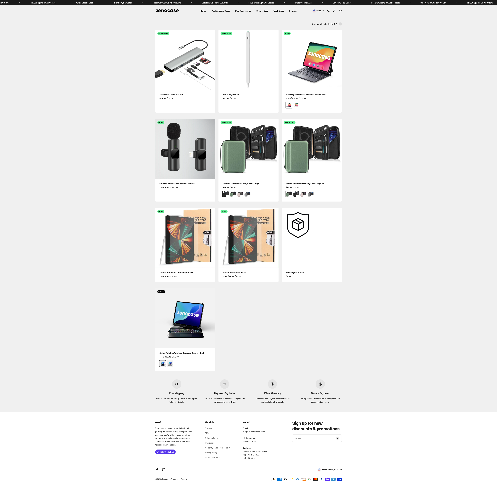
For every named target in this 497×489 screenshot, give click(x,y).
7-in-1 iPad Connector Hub (171, 94)
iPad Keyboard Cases (220, 10)
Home (203, 10)
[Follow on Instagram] (163, 469)
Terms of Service (212, 457)
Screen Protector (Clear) (234, 272)
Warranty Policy (282, 398)
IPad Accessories (243, 10)
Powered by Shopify (179, 479)
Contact (293, 10)
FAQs (207, 433)
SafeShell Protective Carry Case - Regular (305, 183)
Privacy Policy (211, 452)
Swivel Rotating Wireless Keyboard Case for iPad (181, 353)
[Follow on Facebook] (157, 469)
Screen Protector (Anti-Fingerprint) (176, 272)
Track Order (278, 10)
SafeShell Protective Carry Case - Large (241, 183)
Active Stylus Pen (231, 94)
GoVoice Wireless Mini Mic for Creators (177, 183)
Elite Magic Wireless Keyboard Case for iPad (306, 94)
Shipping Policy (212, 438)
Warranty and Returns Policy (217, 447)
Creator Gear (262, 10)
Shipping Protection (295, 272)
